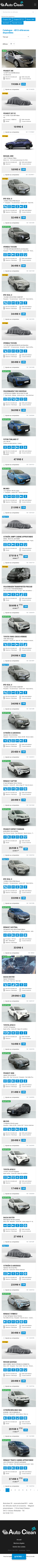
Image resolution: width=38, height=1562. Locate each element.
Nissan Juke (30, 19)
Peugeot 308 (7, 19)
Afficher (5, 44)
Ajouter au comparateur (12, 89)
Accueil (19, 1539)
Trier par (5, 37)
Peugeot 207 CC (19, 19)
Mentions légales (19, 1543)
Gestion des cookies (19, 1547)
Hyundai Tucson (17, 23)
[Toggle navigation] (35, 5)
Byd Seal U (6, 23)
